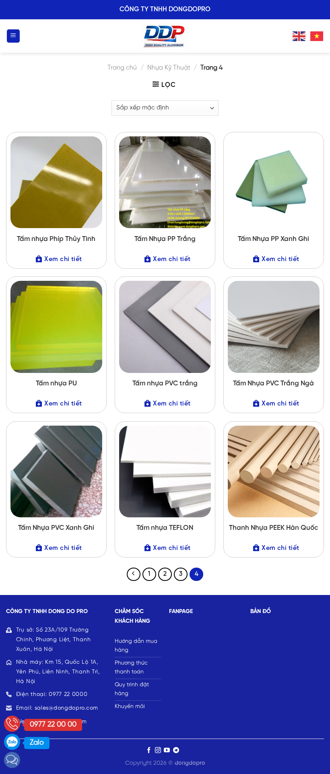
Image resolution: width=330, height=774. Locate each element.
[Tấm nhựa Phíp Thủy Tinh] (56, 182)
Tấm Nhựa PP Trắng (165, 239)
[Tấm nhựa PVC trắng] (165, 327)
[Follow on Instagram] (158, 750)
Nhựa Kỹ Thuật (168, 67)
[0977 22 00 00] (12, 724)
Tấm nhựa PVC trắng (165, 383)
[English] (299, 36)
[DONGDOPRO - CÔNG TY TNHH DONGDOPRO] (165, 36)
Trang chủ (122, 67)
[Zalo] (12, 742)
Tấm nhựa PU (56, 383)
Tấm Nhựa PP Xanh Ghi (273, 239)
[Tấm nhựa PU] (56, 327)
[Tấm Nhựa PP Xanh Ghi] (274, 182)
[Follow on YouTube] (167, 750)
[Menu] (13, 36)
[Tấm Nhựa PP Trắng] (165, 182)
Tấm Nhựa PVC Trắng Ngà (273, 383)
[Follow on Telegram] (176, 750)
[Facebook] (12, 760)
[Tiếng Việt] (317, 36)
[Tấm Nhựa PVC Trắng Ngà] (274, 327)
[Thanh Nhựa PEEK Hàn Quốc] (274, 471)
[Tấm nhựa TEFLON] (165, 471)
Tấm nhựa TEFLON (164, 527)
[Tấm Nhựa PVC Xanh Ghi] (56, 471)
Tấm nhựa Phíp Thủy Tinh (56, 239)
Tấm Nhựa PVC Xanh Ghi (56, 527)
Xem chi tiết (63, 259)
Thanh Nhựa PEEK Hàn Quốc (273, 527)
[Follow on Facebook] (149, 750)
